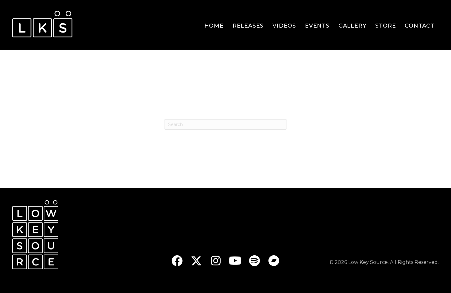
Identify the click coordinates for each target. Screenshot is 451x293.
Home (214, 25)
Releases (248, 25)
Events (317, 25)
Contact (419, 25)
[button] (177, 260)
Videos (284, 25)
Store (385, 25)
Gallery (352, 25)
